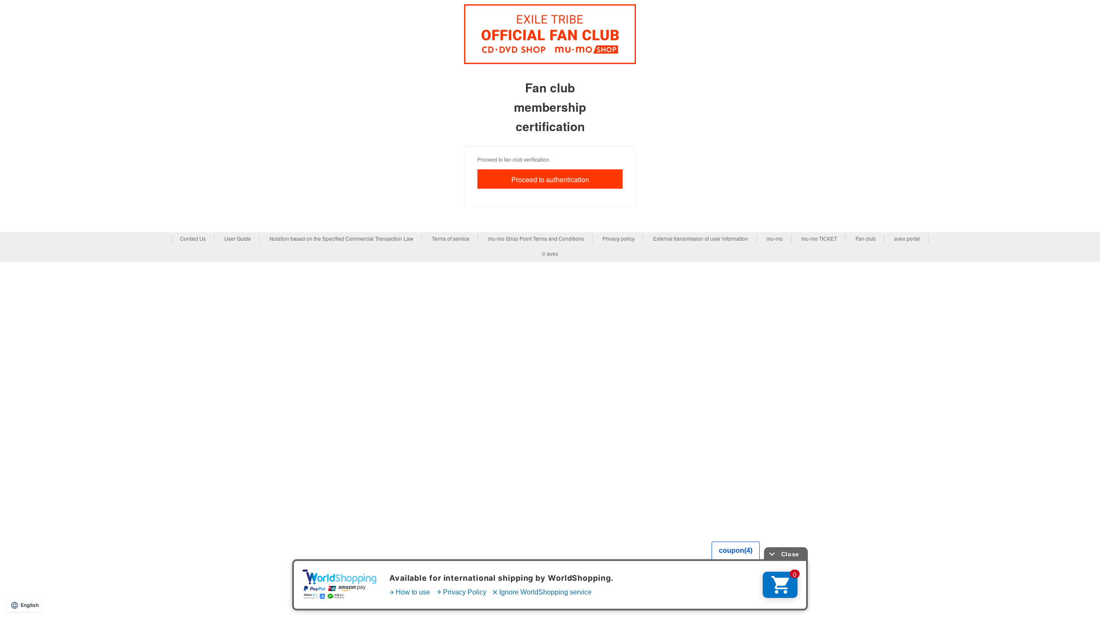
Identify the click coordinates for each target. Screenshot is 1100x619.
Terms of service (451, 238)
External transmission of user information (700, 238)
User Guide (237, 238)
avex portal (907, 238)
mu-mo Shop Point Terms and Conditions (536, 238)
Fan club (866, 238)
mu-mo (775, 238)
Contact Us (193, 238)
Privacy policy (618, 238)
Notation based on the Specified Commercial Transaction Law (341, 238)
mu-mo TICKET (819, 238)
